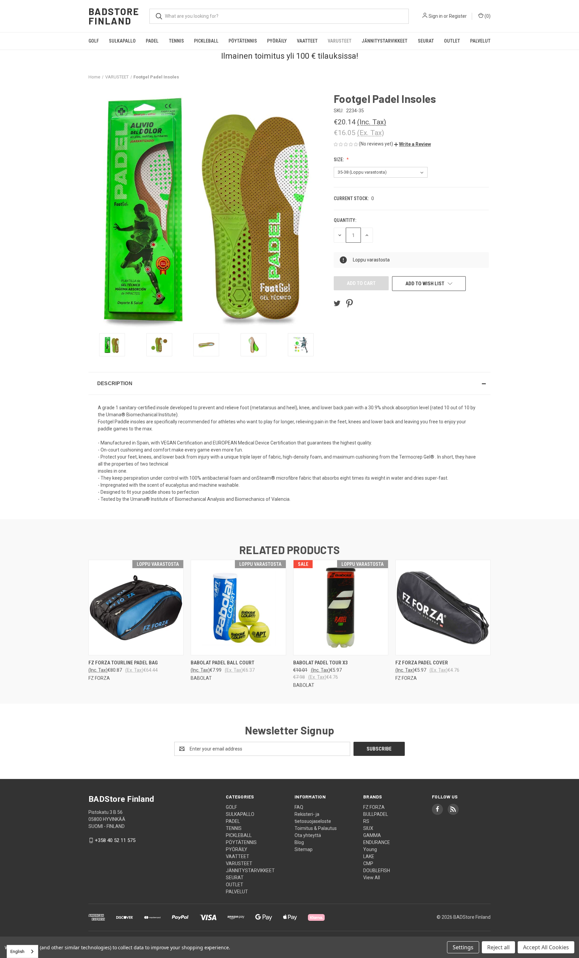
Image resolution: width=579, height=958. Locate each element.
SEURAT (426, 41)
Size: (339, 159)
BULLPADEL (375, 814)
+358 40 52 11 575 (115, 840)
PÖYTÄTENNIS (243, 41)
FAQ (299, 807)
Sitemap (304, 849)
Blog (299, 842)
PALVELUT (480, 41)
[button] (412, 144)
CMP (368, 863)
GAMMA (372, 835)
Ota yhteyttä (308, 835)
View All (371, 877)
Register (458, 16)
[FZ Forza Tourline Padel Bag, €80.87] (136, 607)
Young (370, 849)
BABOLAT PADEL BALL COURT (222, 663)
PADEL (152, 41)
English (17, 951)
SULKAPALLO (122, 41)
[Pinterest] (349, 303)
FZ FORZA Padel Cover (421, 663)
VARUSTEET (339, 41)
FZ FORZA (374, 807)
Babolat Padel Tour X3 (320, 663)
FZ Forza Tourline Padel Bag (123, 663)
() (487, 16)
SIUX (368, 828)
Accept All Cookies (546, 947)
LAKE (368, 856)
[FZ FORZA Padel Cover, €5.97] (443, 607)
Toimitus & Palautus (316, 828)
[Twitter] (337, 303)
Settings (463, 947)
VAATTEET (307, 41)
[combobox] (22, 951)
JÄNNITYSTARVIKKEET (384, 41)
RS (366, 821)
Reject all (498, 947)
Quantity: (345, 220)
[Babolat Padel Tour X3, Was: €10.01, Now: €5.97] (341, 607)
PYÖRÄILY (277, 41)
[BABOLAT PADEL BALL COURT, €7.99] (238, 607)
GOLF (93, 41)
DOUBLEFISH (376, 870)
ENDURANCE (376, 842)
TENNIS (176, 41)
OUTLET (452, 41)
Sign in (436, 16)
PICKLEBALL (206, 41)
